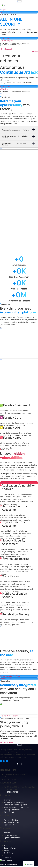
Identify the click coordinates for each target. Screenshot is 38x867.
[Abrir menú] (3, 10)
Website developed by (8, 864)
